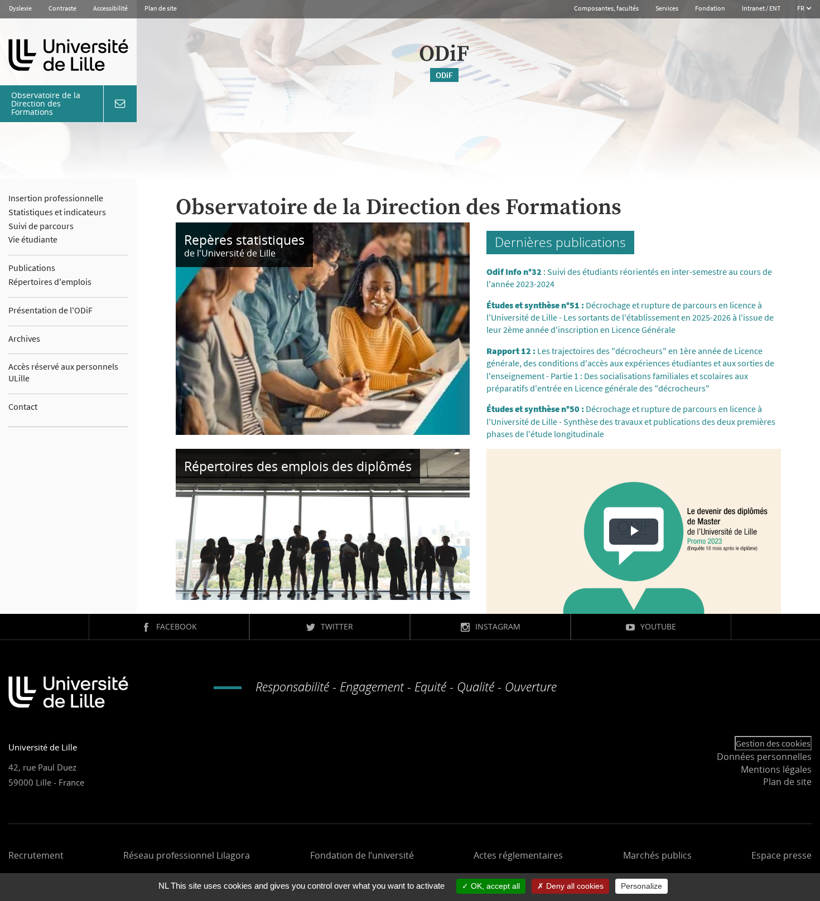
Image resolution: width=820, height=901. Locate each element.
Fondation (710, 8)
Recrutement (36, 855)
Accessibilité (110, 8)
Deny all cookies (574, 885)
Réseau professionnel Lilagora (186, 855)
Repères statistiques (244, 240)
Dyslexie (20, 8)
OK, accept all (494, 885)
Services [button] (666, 8)
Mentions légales (776, 769)
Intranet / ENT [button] (761, 8)
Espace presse (781, 855)
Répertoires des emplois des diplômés (298, 466)
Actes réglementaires (518, 855)
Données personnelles (764, 756)
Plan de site (160, 8)
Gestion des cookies (773, 743)
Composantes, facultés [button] (606, 8)
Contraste (62, 8)
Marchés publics (657, 855)
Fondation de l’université (362, 855)
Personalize (641, 885)
